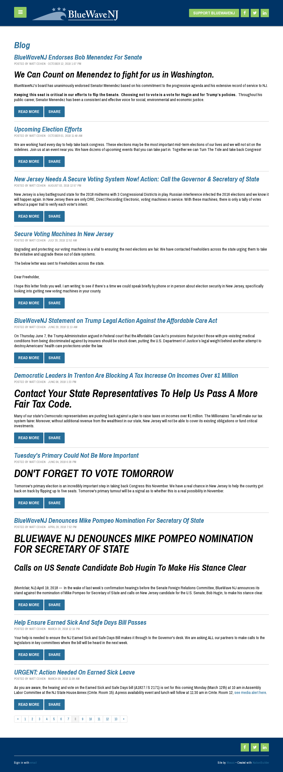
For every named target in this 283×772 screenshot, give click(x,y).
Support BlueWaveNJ (214, 13)
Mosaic (231, 762)
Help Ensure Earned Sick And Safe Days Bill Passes (80, 622)
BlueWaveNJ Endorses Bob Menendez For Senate (78, 57)
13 (115, 719)
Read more (28, 111)
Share (54, 111)
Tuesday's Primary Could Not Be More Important (76, 455)
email (33, 762)
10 (90, 719)
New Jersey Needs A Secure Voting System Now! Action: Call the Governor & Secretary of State (136, 178)
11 (99, 719)
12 (107, 719)
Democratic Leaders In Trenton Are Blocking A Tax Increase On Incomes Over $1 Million (126, 375)
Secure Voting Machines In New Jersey (63, 233)
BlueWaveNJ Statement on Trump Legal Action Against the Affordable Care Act (115, 320)
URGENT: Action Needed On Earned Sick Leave (74, 672)
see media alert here (250, 692)
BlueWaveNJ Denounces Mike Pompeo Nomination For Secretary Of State (109, 520)
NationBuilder (261, 762)
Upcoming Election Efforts (48, 129)
